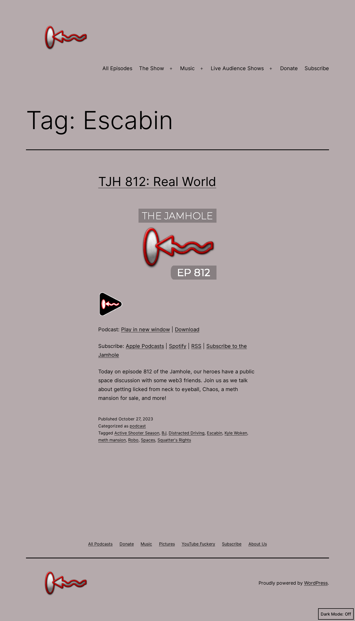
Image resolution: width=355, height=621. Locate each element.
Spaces (148, 439)
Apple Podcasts (145, 346)
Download (187, 329)
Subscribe (317, 68)
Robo (133, 439)
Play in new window (145, 329)
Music (187, 68)
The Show (151, 68)
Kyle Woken (236, 432)
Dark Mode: (332, 614)
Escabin (214, 432)
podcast (138, 425)
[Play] (111, 304)
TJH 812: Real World (157, 181)
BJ (164, 432)
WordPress (316, 583)
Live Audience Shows (237, 68)
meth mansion (112, 439)
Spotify (177, 346)
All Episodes (117, 68)
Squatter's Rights (174, 439)
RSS (196, 346)
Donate (289, 68)
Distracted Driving (187, 432)
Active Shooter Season (136, 432)
